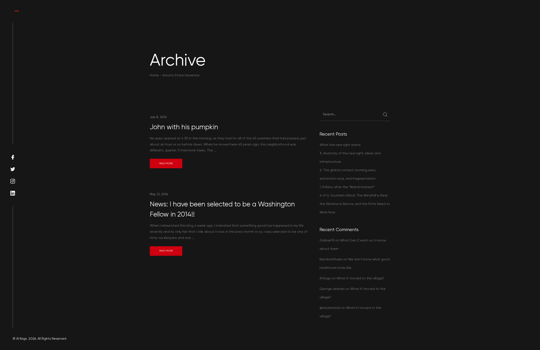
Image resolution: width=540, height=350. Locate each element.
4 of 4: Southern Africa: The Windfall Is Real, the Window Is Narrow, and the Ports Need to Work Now (355, 203)
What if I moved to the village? (360, 278)
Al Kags (325, 278)
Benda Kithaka (331, 259)
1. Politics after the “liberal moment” (347, 187)
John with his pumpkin (184, 127)
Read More (166, 163)
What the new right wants (340, 145)
